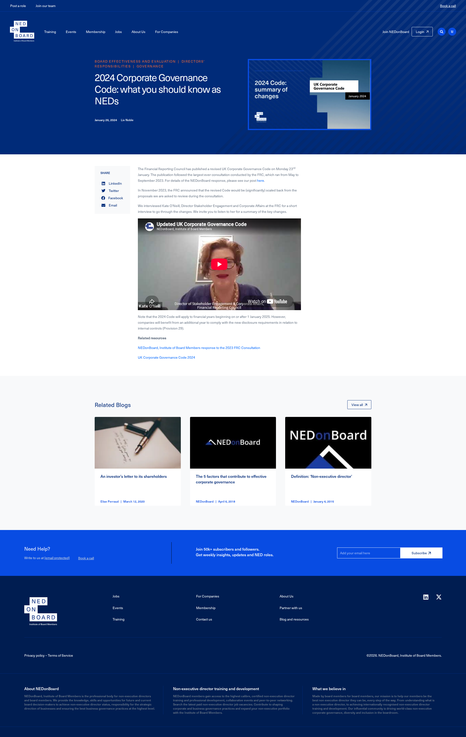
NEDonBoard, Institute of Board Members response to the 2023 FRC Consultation (199, 347)
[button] (442, 32)
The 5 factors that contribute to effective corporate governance (231, 478)
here (260, 180)
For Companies (166, 31)
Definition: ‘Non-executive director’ (321, 476)
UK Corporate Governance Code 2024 (166, 357)
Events (71, 31)
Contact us (204, 619)
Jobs (118, 31)
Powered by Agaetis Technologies (233, 731)
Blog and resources (294, 619)
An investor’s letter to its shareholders (133, 476)
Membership (95, 31)
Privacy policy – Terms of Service (48, 655)
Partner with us (291, 607)
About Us (138, 31)
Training (50, 31)
